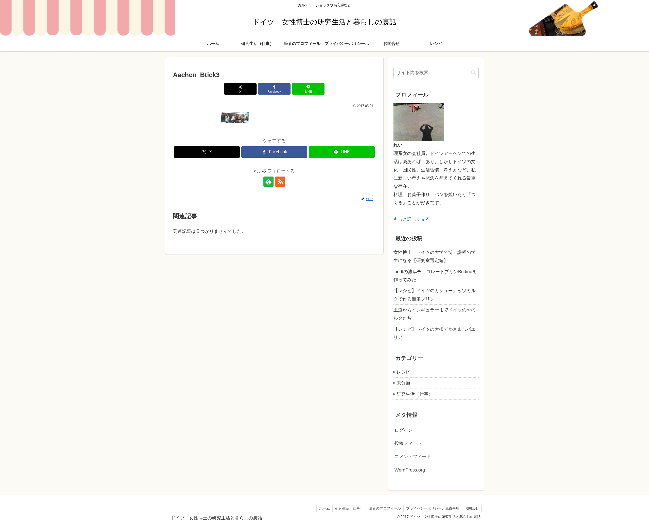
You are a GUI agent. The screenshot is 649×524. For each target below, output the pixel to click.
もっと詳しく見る (411, 219)
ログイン (403, 430)
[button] (473, 73)
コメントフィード (412, 456)
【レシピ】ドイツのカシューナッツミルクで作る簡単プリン (434, 294)
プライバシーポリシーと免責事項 (432, 508)
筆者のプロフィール (385, 508)
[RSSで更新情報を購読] (280, 182)
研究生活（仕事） (349, 508)
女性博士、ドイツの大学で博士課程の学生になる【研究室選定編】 (434, 256)
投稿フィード (408, 443)
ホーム (324, 508)
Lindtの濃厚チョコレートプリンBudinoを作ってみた (435, 275)
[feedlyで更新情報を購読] (268, 182)
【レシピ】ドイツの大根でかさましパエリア (434, 333)
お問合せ (472, 508)
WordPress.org (409, 470)
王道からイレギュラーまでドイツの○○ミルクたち (435, 314)
